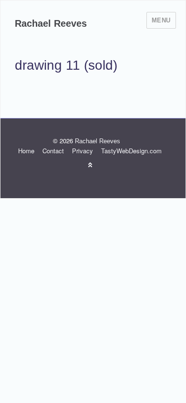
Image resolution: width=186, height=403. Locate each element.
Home (26, 150)
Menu (161, 20)
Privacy (82, 150)
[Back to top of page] (90, 164)
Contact (53, 150)
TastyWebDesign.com (131, 150)
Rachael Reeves (51, 23)
